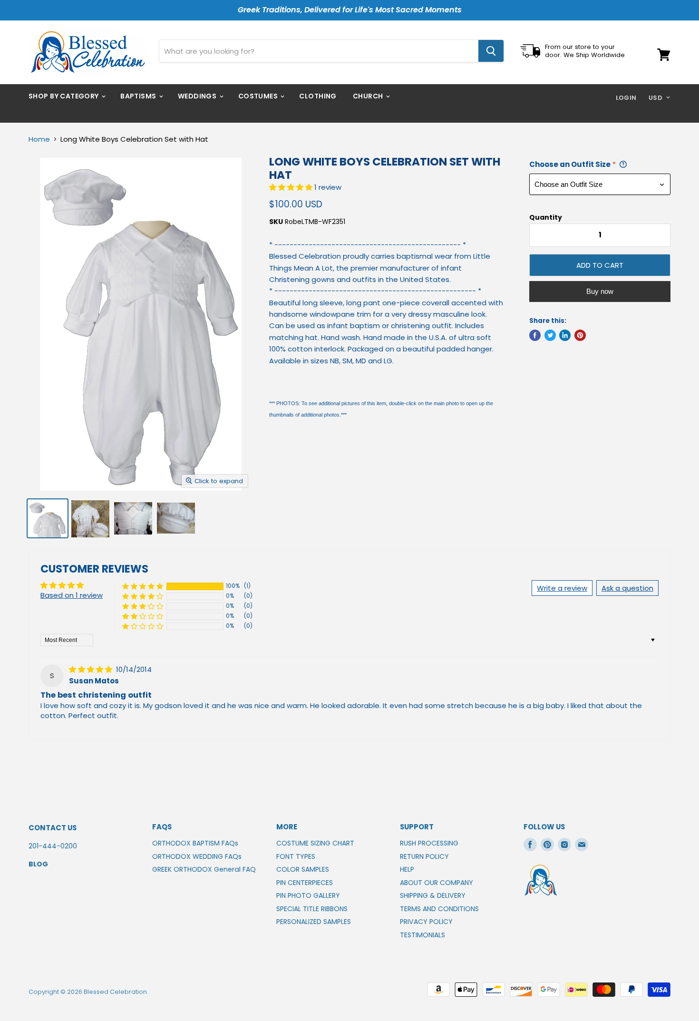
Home (39, 139)
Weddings (198, 96)
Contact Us (53, 828)
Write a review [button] (562, 588)
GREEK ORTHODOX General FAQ (204, 869)
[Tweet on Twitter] (550, 335)
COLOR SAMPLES (302, 869)
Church (369, 96)
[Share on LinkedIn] (565, 335)
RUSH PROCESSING (429, 843)
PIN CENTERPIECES (304, 882)
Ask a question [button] (627, 588)
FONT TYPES (295, 856)
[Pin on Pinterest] (580, 335)
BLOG (38, 864)
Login (626, 97)
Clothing (317, 96)
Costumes (259, 96)
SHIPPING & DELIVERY (433, 895)
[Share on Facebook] (535, 335)
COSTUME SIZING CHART (315, 843)
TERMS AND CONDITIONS (439, 909)
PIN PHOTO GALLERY (308, 895)
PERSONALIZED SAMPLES (313, 921)
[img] (91, 669)
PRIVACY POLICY (426, 921)
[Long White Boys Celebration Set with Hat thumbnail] (48, 518)
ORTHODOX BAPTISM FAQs (195, 843)
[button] (291, 187)
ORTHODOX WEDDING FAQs (197, 856)
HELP (407, 869)
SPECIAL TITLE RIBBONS (312, 909)
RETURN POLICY (424, 856)
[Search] (491, 51)
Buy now (599, 291)
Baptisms (139, 96)
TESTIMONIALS (422, 935)
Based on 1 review (71, 595)
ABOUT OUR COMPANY (436, 882)
